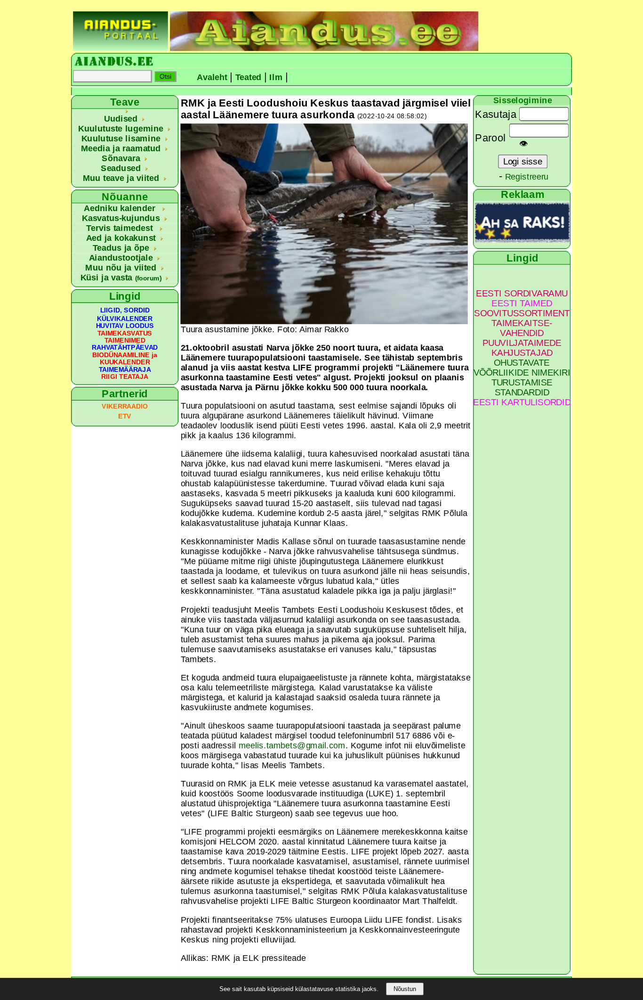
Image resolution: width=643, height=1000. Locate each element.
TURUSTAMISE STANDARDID (522, 387)
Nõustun (405, 988)
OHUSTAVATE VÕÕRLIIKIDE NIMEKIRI (522, 367)
